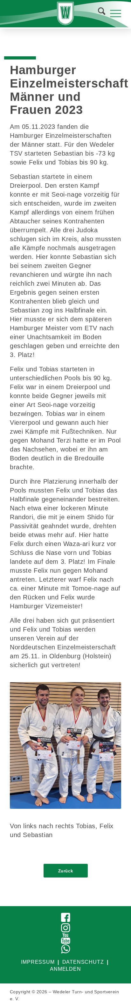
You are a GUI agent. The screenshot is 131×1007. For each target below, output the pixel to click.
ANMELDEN (65, 969)
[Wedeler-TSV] (65, 13)
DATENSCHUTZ (83, 962)
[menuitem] (98, 12)
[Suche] (98, 12)
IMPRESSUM (37, 962)
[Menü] (112, 12)
